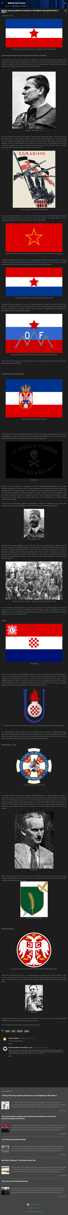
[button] (65, 11)
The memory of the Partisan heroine (14, 1181)
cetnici (8, 1031)
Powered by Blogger (35, 1204)
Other (13, 1031)
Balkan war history (17, 3)
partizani (19, 1031)
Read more (63, 1111)
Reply (10, 1043)
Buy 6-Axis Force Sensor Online (35, 1053)
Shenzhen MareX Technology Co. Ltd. (20, 1047)
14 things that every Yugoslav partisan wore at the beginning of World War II (29, 1095)
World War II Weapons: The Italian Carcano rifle (18, 1160)
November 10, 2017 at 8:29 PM (26, 1038)
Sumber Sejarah (13, 1038)
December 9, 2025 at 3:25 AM (40, 1047)
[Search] (65, 3)
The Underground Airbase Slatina (13, 1139)
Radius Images (38, 1208)
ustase (27, 1031)
